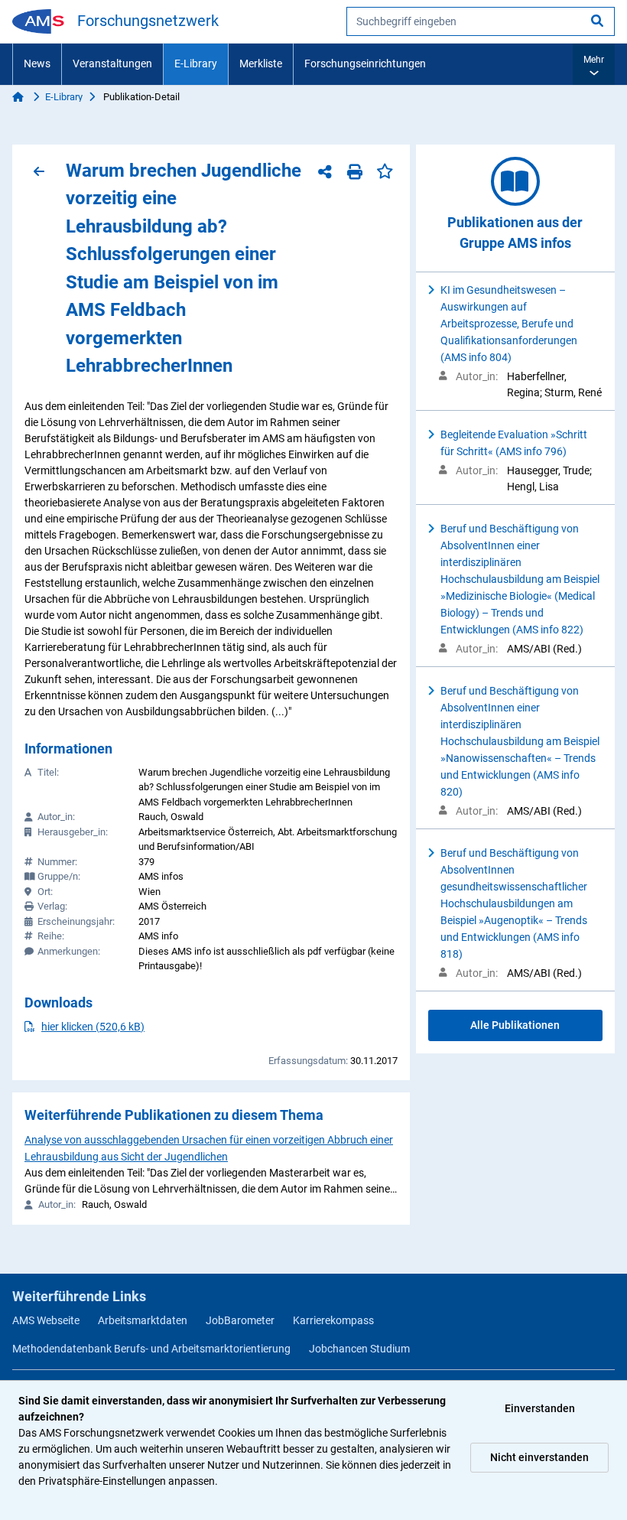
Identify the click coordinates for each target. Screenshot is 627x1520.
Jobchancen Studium (359, 1349)
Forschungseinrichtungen (365, 63)
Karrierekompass (333, 1320)
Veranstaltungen (112, 63)
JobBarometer (240, 1320)
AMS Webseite (46, 1320)
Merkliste (260, 63)
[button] (594, 64)
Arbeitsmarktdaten (142, 1320)
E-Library (195, 63)
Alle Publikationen (515, 1025)
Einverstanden (540, 1408)
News (37, 63)
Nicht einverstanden (539, 1457)
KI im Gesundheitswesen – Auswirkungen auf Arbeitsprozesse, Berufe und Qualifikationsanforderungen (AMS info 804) (508, 323)
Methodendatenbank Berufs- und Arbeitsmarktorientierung (151, 1349)
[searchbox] (480, 21)
